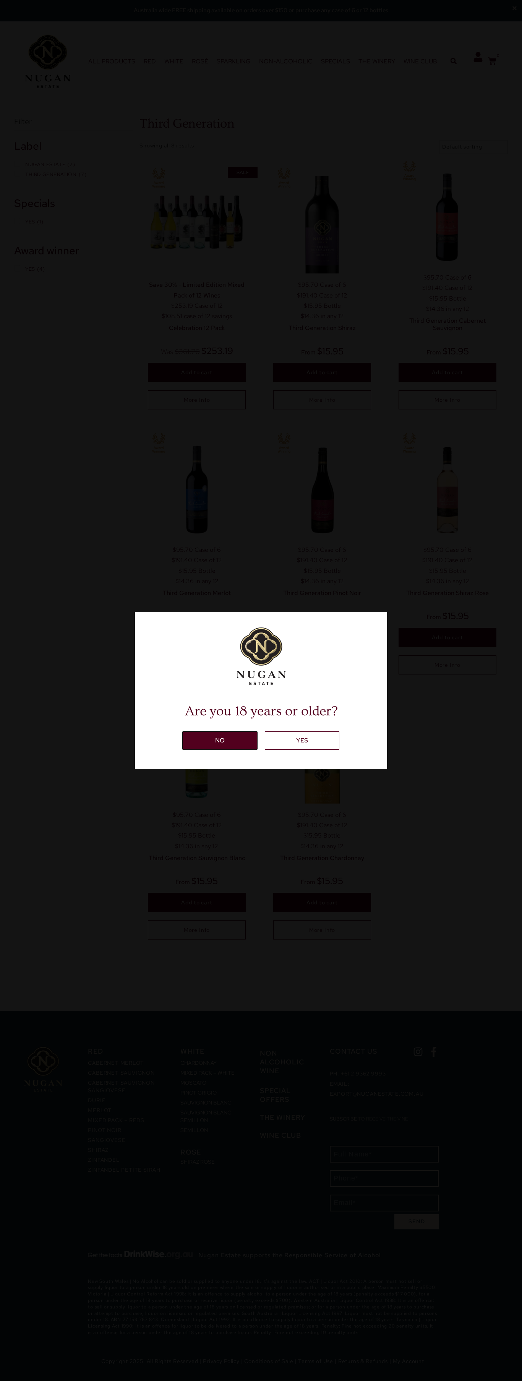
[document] (261, 690)
